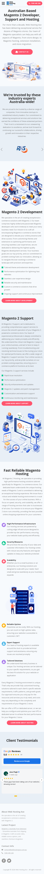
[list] (22, 781)
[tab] (15, 796)
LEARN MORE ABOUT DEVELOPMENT (19, 300)
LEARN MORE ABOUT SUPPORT (16, 403)
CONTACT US (23, 52)
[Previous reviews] (2, 780)
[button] (42, 149)
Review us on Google (22, 761)
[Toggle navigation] (3, 3)
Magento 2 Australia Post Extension (14, 829)
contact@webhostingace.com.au (15, 850)
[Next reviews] (42, 780)
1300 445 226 (35, 3)
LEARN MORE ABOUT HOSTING (22, 723)
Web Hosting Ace (21, 870)
